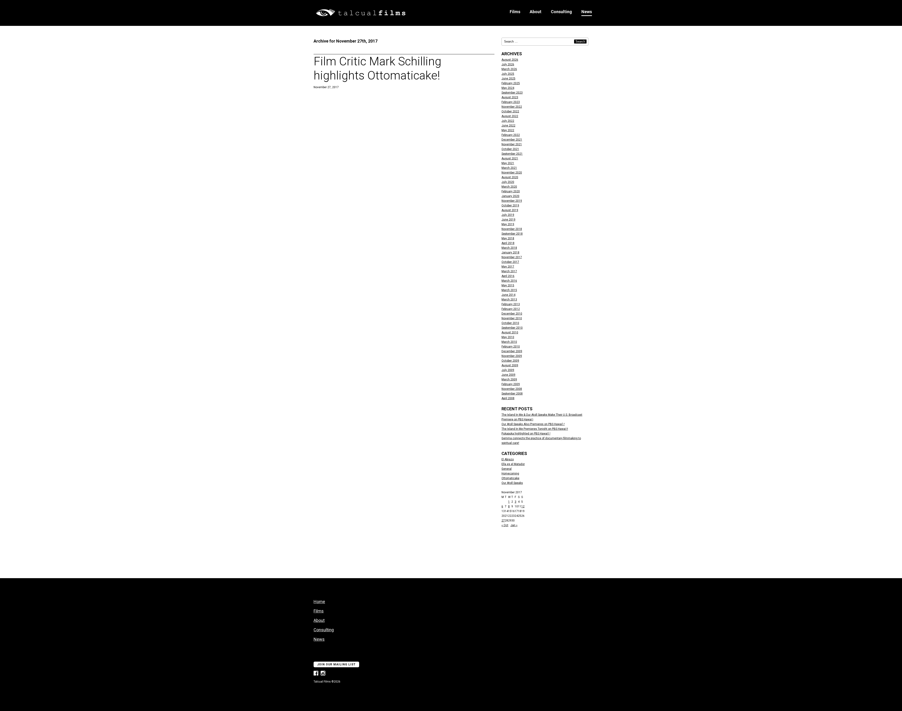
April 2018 (508, 243)
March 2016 (509, 280)
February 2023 (511, 102)
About (535, 11)
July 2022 (508, 120)
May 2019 (508, 224)
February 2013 (511, 304)
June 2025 (508, 78)
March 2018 (509, 247)
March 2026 (509, 69)
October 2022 (510, 111)
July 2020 (508, 182)
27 (503, 520)
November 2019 (512, 200)
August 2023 (510, 97)
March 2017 (509, 271)
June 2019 (508, 219)
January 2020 (510, 196)
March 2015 (509, 290)
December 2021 (512, 139)
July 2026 (508, 64)
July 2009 (508, 370)
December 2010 (512, 313)
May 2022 (508, 130)
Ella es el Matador (513, 464)
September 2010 (512, 327)
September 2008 (512, 393)
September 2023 (512, 92)
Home (319, 601)
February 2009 (511, 384)
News (586, 11)
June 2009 (508, 374)
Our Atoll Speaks (512, 483)
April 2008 (508, 398)
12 (523, 506)
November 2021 (512, 144)
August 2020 (510, 177)
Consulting (561, 11)
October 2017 (510, 262)
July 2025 (508, 73)
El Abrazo (508, 459)
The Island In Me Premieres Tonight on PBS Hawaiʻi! (535, 429)
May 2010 (508, 337)
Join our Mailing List (336, 664)
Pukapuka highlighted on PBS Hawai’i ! (526, 433)
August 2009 (510, 365)
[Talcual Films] (361, 13)
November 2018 (512, 229)
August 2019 (510, 210)
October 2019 (510, 205)
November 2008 (512, 389)
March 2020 (509, 186)
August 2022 (510, 116)
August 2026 (510, 59)
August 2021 (510, 158)
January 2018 (510, 252)
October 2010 (510, 323)
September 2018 (512, 233)
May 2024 (508, 88)
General (507, 468)
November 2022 (512, 106)
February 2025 (511, 83)
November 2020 (512, 172)
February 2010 (511, 346)
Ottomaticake (510, 478)
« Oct (505, 525)
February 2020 (511, 191)
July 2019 (508, 215)
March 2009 (509, 379)
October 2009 (510, 360)
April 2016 (508, 276)
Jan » (513, 525)
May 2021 (508, 163)
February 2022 (511, 135)
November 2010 (512, 318)
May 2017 (508, 266)
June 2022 (508, 125)
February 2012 (511, 309)
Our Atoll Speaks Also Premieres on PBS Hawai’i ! (533, 424)
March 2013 (509, 299)
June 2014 (508, 294)
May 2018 (508, 238)
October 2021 (510, 149)
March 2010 (509, 342)
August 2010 (510, 332)
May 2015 (508, 285)
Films (515, 11)
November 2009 (512, 356)
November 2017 (512, 257)
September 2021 (512, 153)
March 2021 (509, 168)
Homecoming (510, 473)
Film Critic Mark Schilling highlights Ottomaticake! (377, 68)
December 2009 (512, 351)
